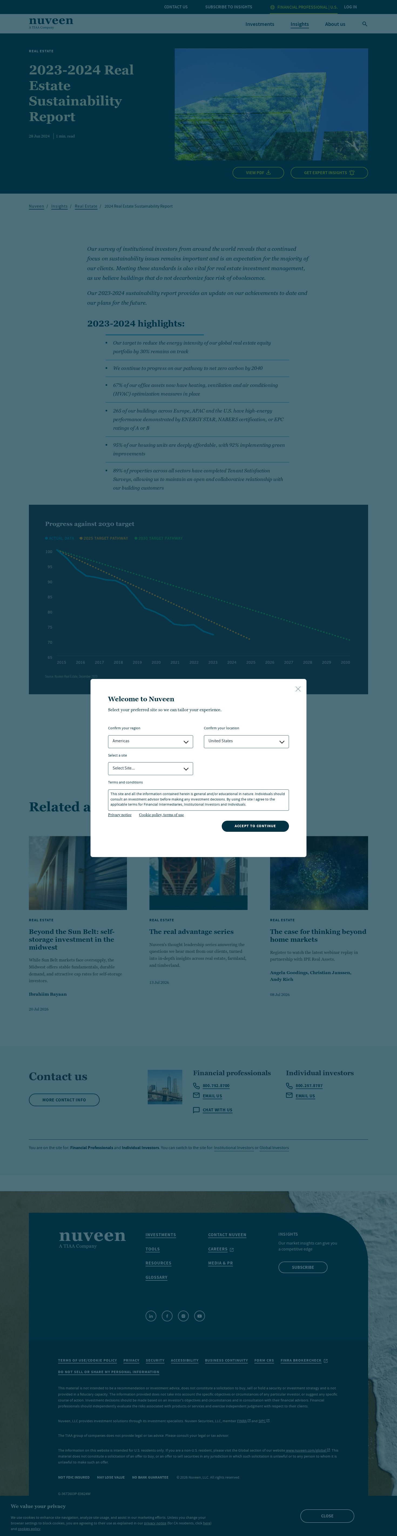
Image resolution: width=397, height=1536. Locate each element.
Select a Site (117, 756)
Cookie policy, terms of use (161, 815)
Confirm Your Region (124, 728)
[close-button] (298, 689)
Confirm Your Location (221, 728)
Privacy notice (120, 815)
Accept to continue (255, 826)
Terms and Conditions (125, 783)
